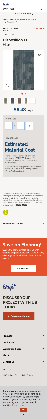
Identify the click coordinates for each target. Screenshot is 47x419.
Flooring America (9, 19)
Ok (23, 410)
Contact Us (8, 362)
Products (23, 19)
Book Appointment (20, 316)
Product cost (11, 138)
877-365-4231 (8, 9)
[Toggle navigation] (41, 8)
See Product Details (13, 223)
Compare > (38, 29)
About (6, 355)
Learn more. (18, 405)
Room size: (10, 118)
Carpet (34, 19)
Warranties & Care (12, 349)
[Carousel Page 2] (25, 94)
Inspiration (8, 342)
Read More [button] (21, 205)
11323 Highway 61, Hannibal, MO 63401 (18, 375)
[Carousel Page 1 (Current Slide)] (22, 94)
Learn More (21, 268)
